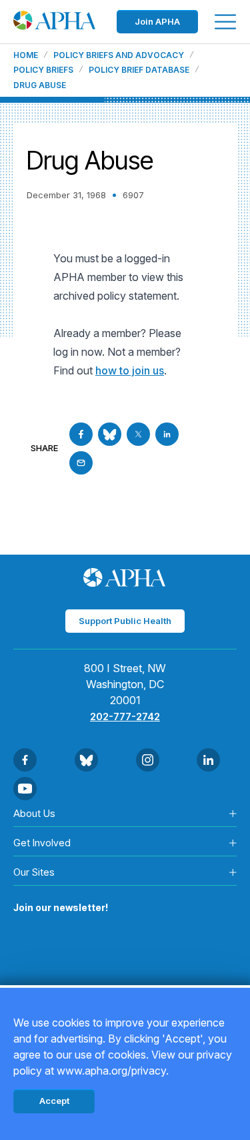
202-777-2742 (125, 716)
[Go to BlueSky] (109, 434)
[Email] (81, 463)
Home (25, 55)
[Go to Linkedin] (167, 434)
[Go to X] (138, 434)
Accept (54, 1100)
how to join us (129, 370)
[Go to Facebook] (81, 434)
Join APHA (157, 21)
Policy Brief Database (139, 70)
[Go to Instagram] (147, 760)
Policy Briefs (43, 70)
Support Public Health (125, 620)
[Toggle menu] (225, 21)
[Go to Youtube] (25, 788)
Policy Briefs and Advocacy (118, 55)
